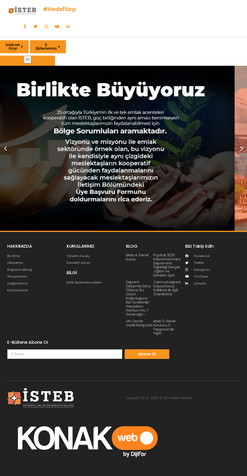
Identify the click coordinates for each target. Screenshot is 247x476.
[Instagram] (46, 26)
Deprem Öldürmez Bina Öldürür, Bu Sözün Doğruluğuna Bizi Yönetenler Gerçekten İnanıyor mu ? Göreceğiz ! (138, 298)
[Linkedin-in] (67, 26)
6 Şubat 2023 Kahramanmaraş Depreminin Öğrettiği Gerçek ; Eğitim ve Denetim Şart (167, 265)
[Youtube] (57, 26)
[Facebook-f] (24, 26)
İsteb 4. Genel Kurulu (137, 257)
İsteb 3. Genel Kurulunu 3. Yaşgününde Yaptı (164, 327)
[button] (28, 60)
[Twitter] (35, 26)
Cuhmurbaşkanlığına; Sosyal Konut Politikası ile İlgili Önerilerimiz (170, 288)
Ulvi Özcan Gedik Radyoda (139, 323)
